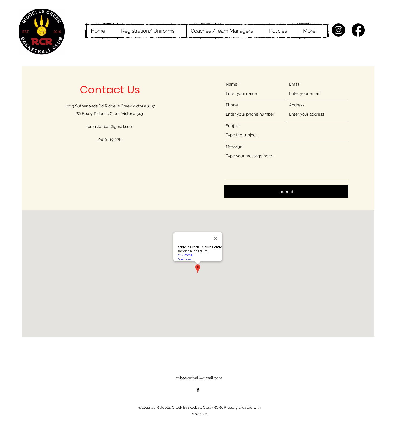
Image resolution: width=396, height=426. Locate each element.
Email (294, 84)
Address (296, 105)
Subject (233, 126)
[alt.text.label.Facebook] (198, 390)
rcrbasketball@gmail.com (109, 126)
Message (234, 147)
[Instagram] (338, 30)
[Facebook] (358, 30)
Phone (232, 105)
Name (231, 84)
